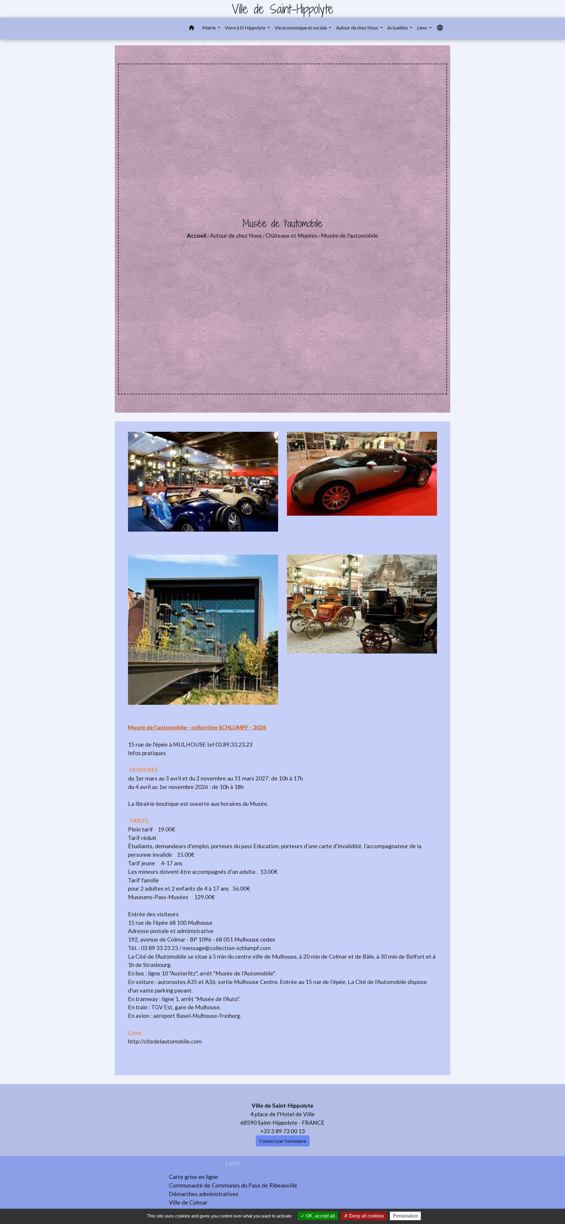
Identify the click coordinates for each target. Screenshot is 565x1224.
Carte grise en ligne (193, 1176)
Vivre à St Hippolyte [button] (245, 27)
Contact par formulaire (283, 1141)
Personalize (405, 1215)
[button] (191, 28)
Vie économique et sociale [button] (301, 27)
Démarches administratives (203, 1193)
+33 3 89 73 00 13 (282, 1131)
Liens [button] (422, 27)
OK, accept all (320, 1215)
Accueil (196, 235)
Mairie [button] (209, 27)
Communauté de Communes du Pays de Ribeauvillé (233, 1185)
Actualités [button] (398, 27)
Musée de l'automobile (349, 235)
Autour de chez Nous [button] (357, 27)
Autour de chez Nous (236, 235)
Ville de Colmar (188, 1202)
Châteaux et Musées (291, 235)
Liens (233, 1163)
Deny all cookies (366, 1215)
